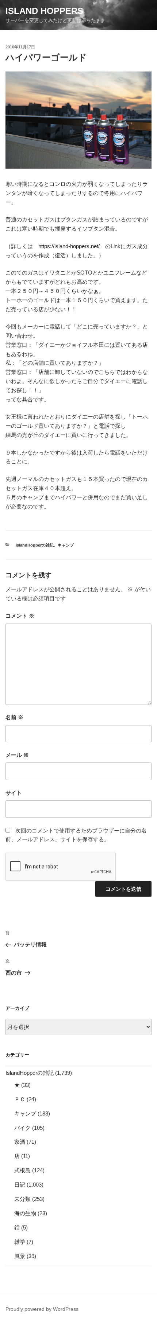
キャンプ (66, 545)
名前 (14, 717)
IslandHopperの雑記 (35, 545)
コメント (19, 616)
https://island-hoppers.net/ (69, 246)
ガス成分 (137, 246)
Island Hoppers (44, 11)
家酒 (19, 1142)
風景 (19, 1256)
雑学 (19, 1242)
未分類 (22, 1199)
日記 (19, 1184)
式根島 (22, 1170)
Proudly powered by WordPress (41, 1309)
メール (17, 755)
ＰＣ (19, 1099)
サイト (13, 793)
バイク (22, 1128)
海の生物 (25, 1213)
